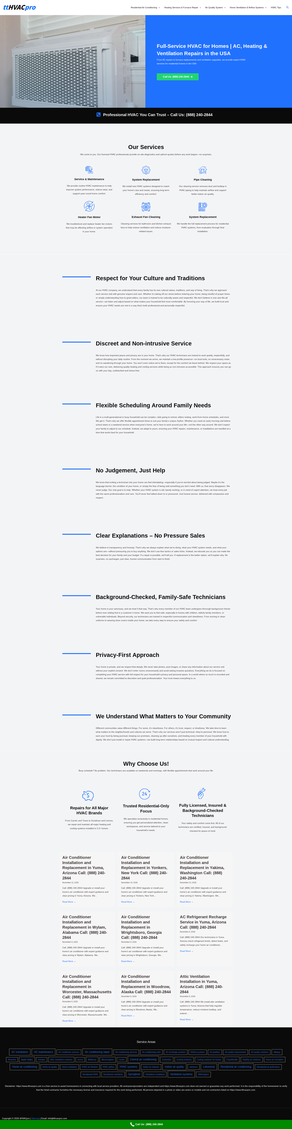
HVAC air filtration (90, 1067)
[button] (158, 7)
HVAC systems (128, 1066)
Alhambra (12, 1060)
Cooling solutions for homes (209, 1059)
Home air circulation (274, 1059)
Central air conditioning (143, 1059)
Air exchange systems (176, 1052)
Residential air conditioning (236, 1066)
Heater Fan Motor (89, 217)
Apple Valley (27, 1059)
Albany (277, 1052)
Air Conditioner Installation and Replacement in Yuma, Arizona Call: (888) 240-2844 (83, 867)
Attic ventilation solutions (61, 1059)
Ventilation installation (155, 1074)
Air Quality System (214, 7)
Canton (122, 1060)
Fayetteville (232, 1059)
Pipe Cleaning (203, 179)
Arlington (41, 1060)
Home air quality (50, 1067)
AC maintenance (43, 1052)
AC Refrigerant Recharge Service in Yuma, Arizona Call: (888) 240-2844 (203, 922)
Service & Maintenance (89, 179)
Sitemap (35, 1118)
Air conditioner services (69, 1052)
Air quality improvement (235, 1052)
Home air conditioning (24, 1066)
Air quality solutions (259, 1052)
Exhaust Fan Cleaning (146, 217)
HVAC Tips (276, 7)
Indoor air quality (174, 1066)
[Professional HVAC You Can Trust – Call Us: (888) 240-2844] (98, 114)
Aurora (80, 1060)
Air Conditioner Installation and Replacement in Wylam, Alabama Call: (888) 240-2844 (84, 927)
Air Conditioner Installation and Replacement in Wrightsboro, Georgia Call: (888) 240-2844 (141, 927)
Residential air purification (268, 1067)
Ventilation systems (181, 1074)
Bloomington (108, 1059)
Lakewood (209, 1066)
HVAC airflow (108, 1067)
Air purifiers (215, 1052)
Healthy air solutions (252, 1059)
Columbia (166, 1059)
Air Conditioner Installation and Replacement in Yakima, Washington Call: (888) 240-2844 (202, 867)
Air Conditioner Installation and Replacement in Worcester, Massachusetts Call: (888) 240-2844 (86, 986)
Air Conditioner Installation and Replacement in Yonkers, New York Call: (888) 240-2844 (144, 867)
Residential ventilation (113, 1074)
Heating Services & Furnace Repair (181, 7)
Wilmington (203, 1074)
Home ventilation (69, 1067)
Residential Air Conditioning (144, 7)
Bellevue (92, 1059)
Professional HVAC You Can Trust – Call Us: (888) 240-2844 (157, 114)
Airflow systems (198, 1052)
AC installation (20, 1052)
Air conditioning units (151, 1052)
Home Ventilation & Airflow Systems (247, 7)
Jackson (193, 1067)
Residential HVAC (90, 1074)
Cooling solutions (184, 1059)
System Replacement (146, 179)
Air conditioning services (126, 1052)
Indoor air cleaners (151, 1067)
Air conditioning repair (97, 1052)
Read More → (69, 902)
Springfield (134, 1074)
